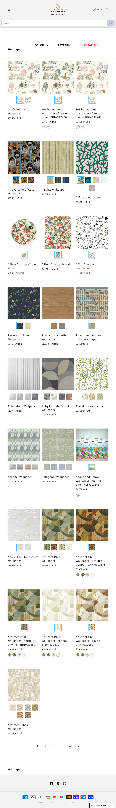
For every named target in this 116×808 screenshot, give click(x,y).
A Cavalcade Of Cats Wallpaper (21, 191)
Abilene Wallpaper (20, 477)
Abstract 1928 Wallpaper (51, 559)
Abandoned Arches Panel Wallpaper (88, 337)
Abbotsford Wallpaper (22, 406)
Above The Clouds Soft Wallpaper (23, 559)
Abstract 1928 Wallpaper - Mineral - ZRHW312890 (55, 640)
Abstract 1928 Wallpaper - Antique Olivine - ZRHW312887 (22, 640)
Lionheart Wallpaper (51, 803)
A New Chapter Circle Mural (22, 266)
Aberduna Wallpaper (89, 406)
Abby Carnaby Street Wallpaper (55, 408)
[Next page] (78, 746)
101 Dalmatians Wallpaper (18, 111)
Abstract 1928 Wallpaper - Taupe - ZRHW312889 (89, 640)
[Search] (110, 23)
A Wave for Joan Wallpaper (18, 337)
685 (70, 746)
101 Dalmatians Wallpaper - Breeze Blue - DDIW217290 (54, 113)
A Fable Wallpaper (54, 189)
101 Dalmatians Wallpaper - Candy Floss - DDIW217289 (89, 113)
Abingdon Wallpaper (55, 477)
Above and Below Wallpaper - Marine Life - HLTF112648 (88, 480)
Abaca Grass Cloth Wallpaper (54, 337)
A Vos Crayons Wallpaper (85, 266)
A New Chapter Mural (56, 264)
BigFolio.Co (74, 803)
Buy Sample (102, 805)
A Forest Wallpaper (88, 197)
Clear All (91, 45)
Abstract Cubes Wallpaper (18, 727)
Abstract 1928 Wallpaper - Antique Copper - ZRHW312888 (91, 560)
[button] (9, 9)
